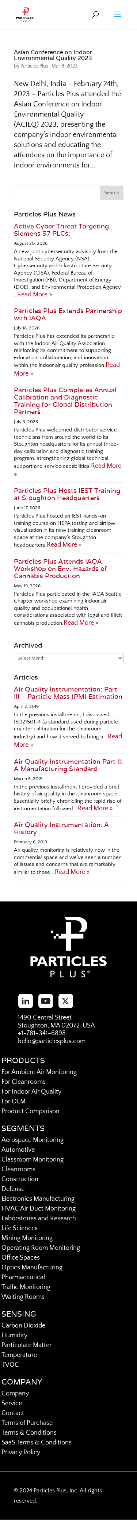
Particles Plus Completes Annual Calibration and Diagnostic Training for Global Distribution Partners (65, 401)
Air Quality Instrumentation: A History (61, 828)
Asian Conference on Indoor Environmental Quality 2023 (53, 55)
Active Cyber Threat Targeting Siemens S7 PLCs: (61, 230)
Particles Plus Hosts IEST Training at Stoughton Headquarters (67, 494)
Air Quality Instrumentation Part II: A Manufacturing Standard (68, 765)
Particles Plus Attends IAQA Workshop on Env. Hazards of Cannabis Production (60, 568)
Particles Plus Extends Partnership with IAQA (68, 314)
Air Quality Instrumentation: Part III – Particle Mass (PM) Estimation (68, 693)
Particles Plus (34, 66)
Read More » (34, 294)
